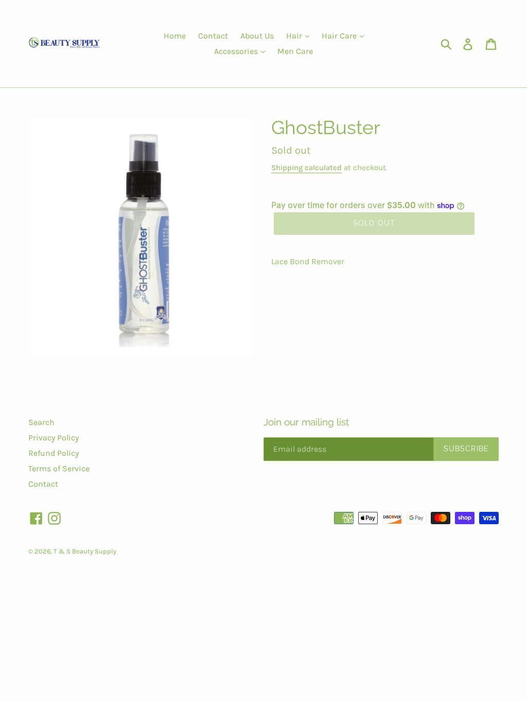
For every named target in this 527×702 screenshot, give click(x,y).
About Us (257, 36)
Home (175, 36)
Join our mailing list (306, 422)
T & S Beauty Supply (85, 551)
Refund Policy (53, 453)
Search (41, 422)
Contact (213, 36)
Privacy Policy (53, 437)
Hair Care (340, 36)
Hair (295, 36)
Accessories (237, 51)
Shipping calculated (306, 167)
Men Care (295, 51)
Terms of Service (59, 468)
